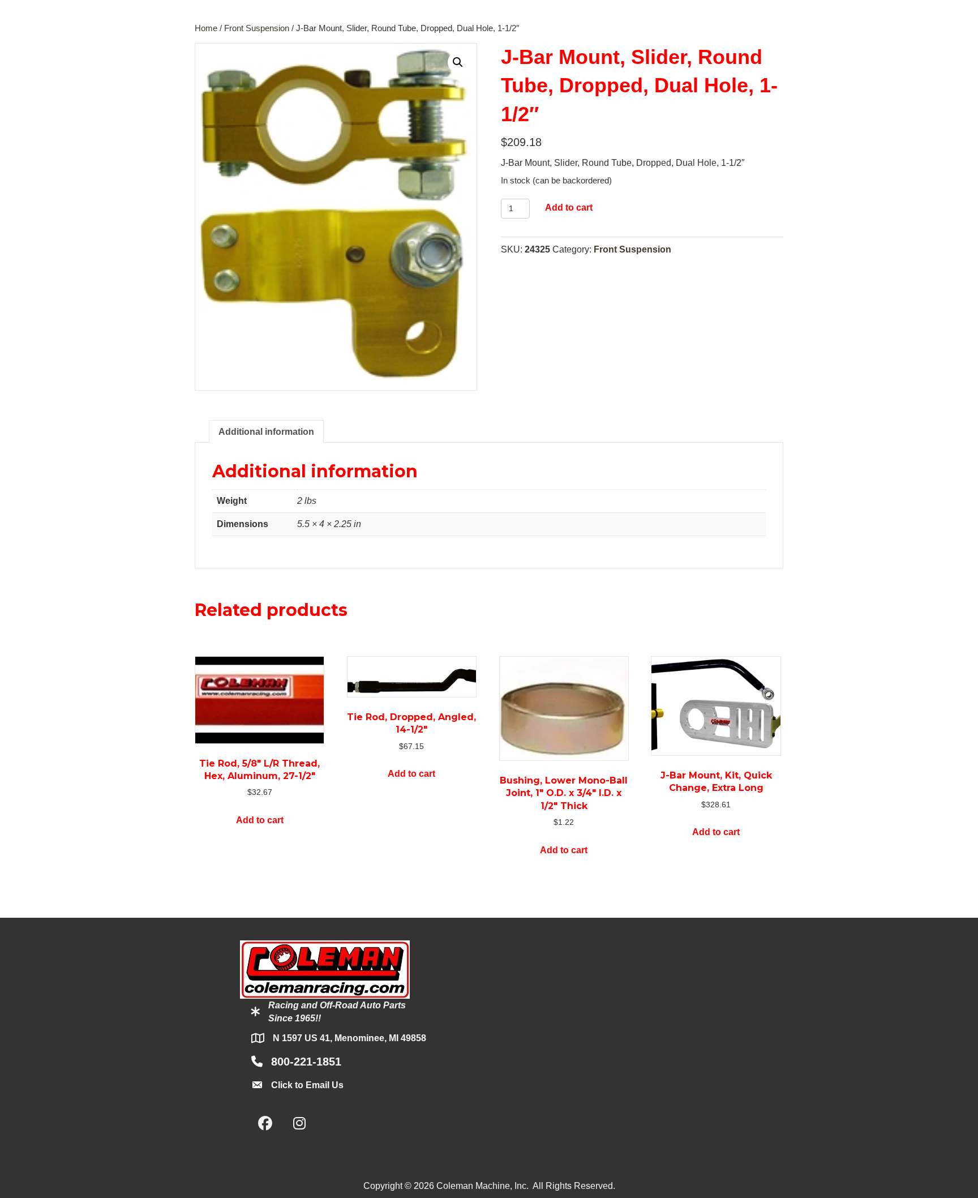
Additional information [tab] (266, 432)
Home (206, 28)
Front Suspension (256, 28)
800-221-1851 (306, 1061)
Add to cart (569, 207)
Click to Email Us (307, 1085)
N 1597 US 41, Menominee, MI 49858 (349, 1038)
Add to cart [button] (260, 820)
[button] (458, 62)
